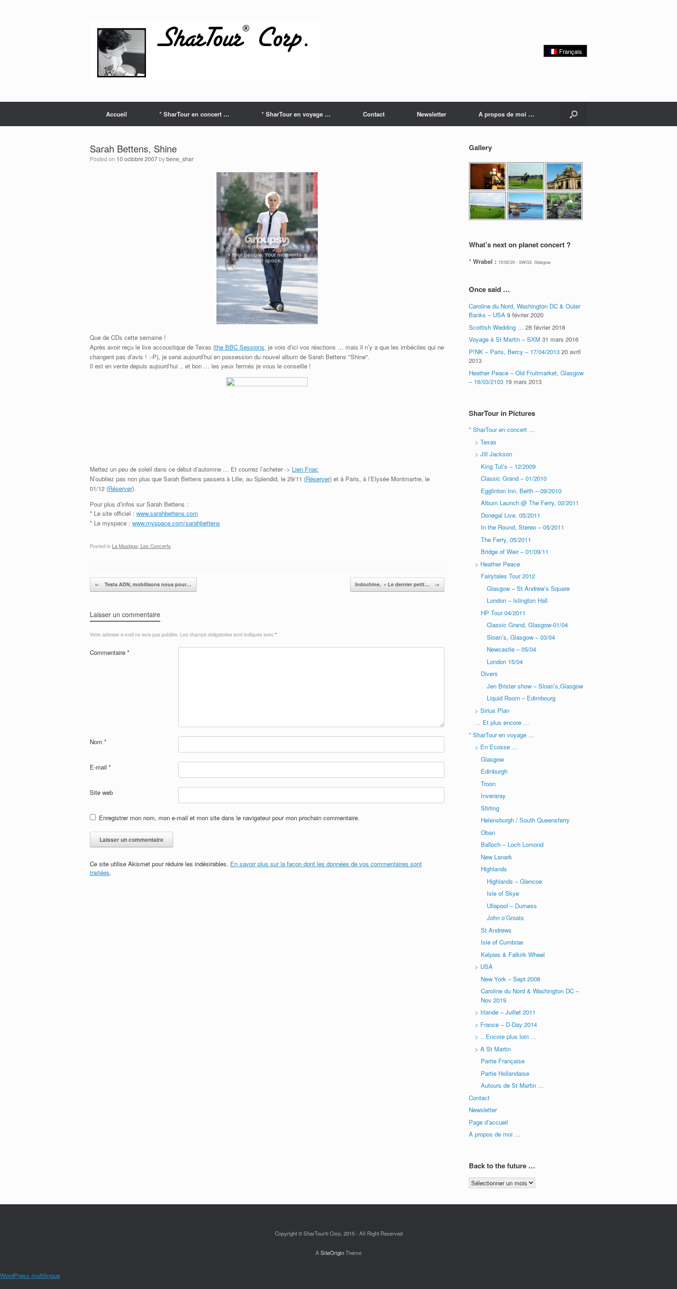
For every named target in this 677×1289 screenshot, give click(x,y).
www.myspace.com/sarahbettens (176, 523)
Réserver (318, 478)
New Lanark (496, 856)
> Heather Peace (497, 564)
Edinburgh (494, 771)
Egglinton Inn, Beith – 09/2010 (521, 490)
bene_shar (179, 159)
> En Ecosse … (496, 746)
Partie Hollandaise (505, 1073)
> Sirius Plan (492, 710)
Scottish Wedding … (496, 327)
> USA (484, 966)
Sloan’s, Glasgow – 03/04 (521, 637)
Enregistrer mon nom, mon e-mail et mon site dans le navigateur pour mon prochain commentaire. (229, 817)
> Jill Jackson (493, 453)
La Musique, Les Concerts (141, 545)
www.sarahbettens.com (167, 513)
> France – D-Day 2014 (506, 1024)
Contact (374, 114)
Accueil (116, 114)
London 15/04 (505, 661)
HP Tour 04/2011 (503, 612)
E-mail (100, 767)
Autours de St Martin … (512, 1085)
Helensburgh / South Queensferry (525, 820)
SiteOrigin (332, 1252)
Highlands (494, 868)
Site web (101, 792)
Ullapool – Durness (512, 905)
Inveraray (493, 795)
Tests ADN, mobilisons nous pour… (143, 584)
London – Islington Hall (517, 600)
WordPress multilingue (30, 1275)
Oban (488, 832)
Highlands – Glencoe (514, 881)
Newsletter (431, 114)
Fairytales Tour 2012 (508, 576)
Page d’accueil (488, 1122)
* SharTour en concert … (194, 114)
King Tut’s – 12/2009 (508, 466)
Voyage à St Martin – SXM (504, 339)
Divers (489, 673)
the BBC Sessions (239, 347)
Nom (98, 741)
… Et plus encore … (502, 722)
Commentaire (109, 652)
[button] (573, 114)
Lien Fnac (305, 469)
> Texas (485, 441)
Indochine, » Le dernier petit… (397, 584)
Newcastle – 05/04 (511, 649)
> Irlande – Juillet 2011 (505, 1012)
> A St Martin (493, 1048)
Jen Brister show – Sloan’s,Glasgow (535, 686)
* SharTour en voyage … (296, 114)
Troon (488, 783)
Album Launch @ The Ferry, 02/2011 (530, 502)
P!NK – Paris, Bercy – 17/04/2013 (514, 351)
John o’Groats (505, 917)
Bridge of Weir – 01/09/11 (515, 551)
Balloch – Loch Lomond (512, 844)
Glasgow (492, 759)
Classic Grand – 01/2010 (514, 478)
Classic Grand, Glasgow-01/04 (527, 624)
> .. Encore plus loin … (506, 1036)
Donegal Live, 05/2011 (510, 515)
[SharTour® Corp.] (205, 51)
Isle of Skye (503, 893)
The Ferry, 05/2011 (506, 539)
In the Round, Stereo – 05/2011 (522, 527)
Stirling (490, 808)
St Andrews (496, 930)
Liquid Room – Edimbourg (521, 698)
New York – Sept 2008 (510, 978)
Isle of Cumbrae (502, 942)
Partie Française (503, 1060)
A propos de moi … (506, 114)
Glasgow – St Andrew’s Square (528, 588)
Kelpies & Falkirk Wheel (513, 954)
